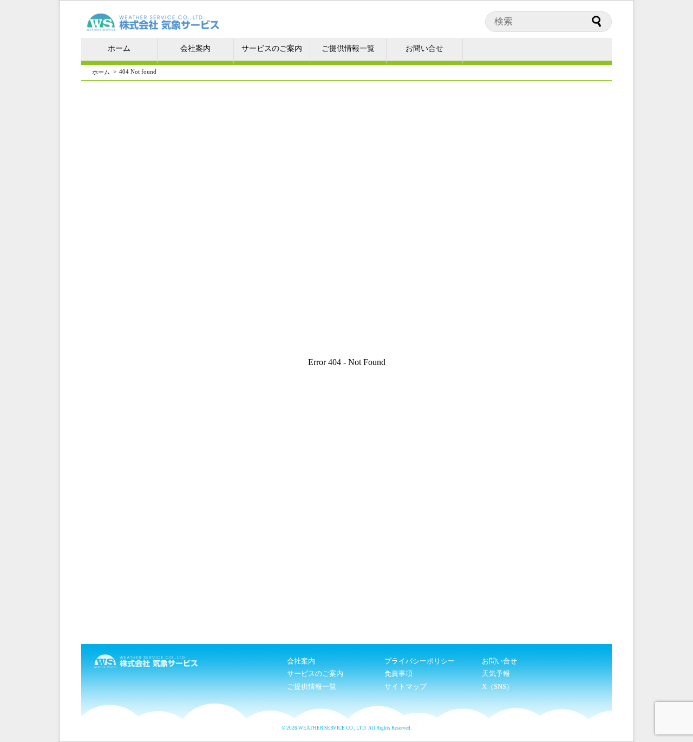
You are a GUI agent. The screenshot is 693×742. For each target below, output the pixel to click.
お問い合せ (424, 48)
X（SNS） (497, 686)
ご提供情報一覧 (348, 48)
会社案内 (195, 48)
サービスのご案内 (271, 48)
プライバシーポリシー (419, 661)
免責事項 (398, 673)
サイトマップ (405, 686)
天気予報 (496, 673)
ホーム (119, 48)
